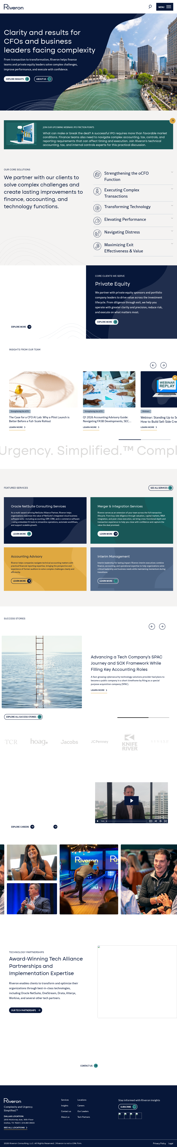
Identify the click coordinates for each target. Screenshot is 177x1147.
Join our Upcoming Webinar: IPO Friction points (68, 127)
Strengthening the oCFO (20, 411)
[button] (153, 365)
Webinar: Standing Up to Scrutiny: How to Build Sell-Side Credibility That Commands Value (109, 421)
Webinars (88, 411)
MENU (161, 7)
